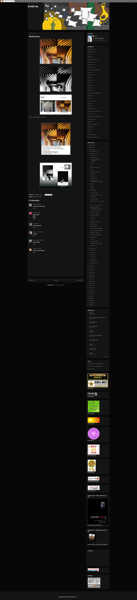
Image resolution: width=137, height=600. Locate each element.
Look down (93, 174)
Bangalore (90, 62)
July (92, 250)
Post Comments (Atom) (59, 285)
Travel (89, 129)
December (93, 151)
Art (88, 54)
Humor (89, 75)
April (92, 257)
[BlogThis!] (47, 195)
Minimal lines (93, 226)
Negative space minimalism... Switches (96, 181)
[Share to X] (48, 195)
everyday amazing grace (95, 335)
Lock (91, 165)
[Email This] (45, 195)
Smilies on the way (95, 213)
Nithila (89, 106)
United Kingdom (92, 134)
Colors (92, 186)
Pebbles (92, 176)
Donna (34, 212)
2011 (90, 292)
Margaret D (35, 232)
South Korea (91, 119)
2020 (90, 272)
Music (89, 98)
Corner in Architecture (95, 234)
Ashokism (90, 56)
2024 (90, 149)
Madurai (90, 88)
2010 (90, 294)
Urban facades (94, 199)
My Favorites (91, 101)
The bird (92, 184)
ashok (96, 36)
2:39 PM (41, 240)
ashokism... (33, 6)
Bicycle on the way (95, 232)
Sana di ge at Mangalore (96, 228)
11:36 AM (40, 232)
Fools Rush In (93, 322)
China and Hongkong (93, 69)
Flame (92, 169)
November (93, 153)
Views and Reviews (92, 137)
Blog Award (90, 64)
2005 (90, 305)
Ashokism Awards (92, 59)
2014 (90, 285)
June (92, 252)
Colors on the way (94, 211)
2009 (90, 296)
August (93, 248)
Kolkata (89, 80)
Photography (91, 108)
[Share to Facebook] (50, 195)
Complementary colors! (96, 243)
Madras (89, 85)
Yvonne (34, 248)
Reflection (92, 245)
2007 (90, 300)
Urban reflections (94, 167)
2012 (90, 289)
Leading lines (93, 237)
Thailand (90, 126)
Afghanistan (91, 49)
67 (91, 581)
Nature (89, 103)
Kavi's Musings (93, 326)
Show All (106, 356)
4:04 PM (39, 204)
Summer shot (93, 192)
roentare (35, 204)
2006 (90, 302)
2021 (90, 270)
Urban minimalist (94, 215)
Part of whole (93, 178)
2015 (90, 283)
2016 (90, 281)
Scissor (92, 188)
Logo (89, 82)
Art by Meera (92, 348)
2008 (90, 298)
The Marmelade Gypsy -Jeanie (97, 317)
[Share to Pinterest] (51, 195)
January (93, 263)
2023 (90, 266)
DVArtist (91, 313)
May (92, 254)
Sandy (91, 353)
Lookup (92, 239)
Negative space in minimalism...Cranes (96, 208)
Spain (89, 121)
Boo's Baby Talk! (93, 339)
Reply (34, 208)
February (93, 261)
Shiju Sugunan (36, 240)
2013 (90, 287)
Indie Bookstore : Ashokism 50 (95, 363)
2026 (90, 145)
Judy (90, 344)
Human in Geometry (95, 171)
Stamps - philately (92, 124)
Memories (90, 90)
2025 (90, 147)
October (93, 155)
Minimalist (92, 196)
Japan (89, 77)
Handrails (92, 217)
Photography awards (37, 196)
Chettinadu (90, 67)
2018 (90, 277)
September (94, 157)
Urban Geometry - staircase (97, 201)
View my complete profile (99, 40)
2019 (90, 274)
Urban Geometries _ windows (95, 160)
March (92, 259)
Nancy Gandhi (91, 368)
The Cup (92, 219)
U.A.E (89, 132)
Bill (33, 223)
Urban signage (94, 241)
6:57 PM (38, 212)
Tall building (93, 190)
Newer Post (32, 280)
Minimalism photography (94, 93)
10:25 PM (39, 248)
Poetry (89, 114)
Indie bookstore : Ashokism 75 (95, 366)
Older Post (80, 280)
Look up (92, 163)
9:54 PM (36, 223)
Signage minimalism (95, 222)
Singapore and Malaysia (94, 116)
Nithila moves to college (96, 230)
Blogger (76, 596)
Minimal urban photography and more (37, 117)
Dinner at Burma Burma (96, 205)
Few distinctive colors (95, 194)
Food (89, 72)
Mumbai (90, 95)
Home (56, 280)
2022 (90, 268)
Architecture (91, 51)
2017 (90, 279)
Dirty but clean (94, 224)
